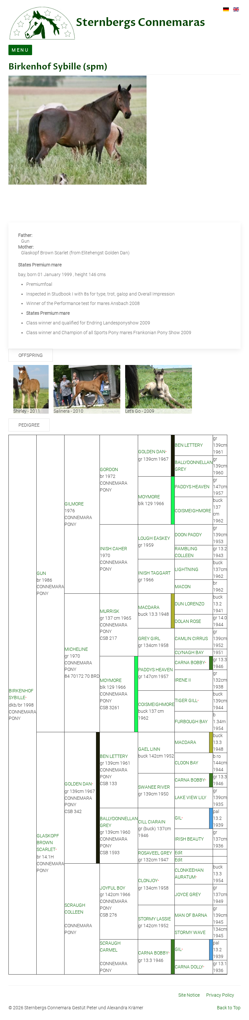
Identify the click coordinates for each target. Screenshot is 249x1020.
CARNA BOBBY (190, 662)
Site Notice (189, 995)
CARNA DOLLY (189, 966)
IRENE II (183, 680)
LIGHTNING (186, 569)
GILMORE (74, 503)
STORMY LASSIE (154, 918)
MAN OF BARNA (191, 915)
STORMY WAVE (190, 932)
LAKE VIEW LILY (190, 797)
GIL (178, 817)
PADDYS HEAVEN (192, 486)
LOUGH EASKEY (154, 538)
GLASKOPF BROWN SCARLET (48, 842)
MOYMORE (149, 496)
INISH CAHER (113, 548)
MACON (183, 586)
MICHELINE (76, 649)
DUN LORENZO (189, 603)
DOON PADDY (188, 534)
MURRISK (109, 611)
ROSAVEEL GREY (155, 853)
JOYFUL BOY (112, 888)
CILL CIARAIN (151, 821)
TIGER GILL (186, 700)
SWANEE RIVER (154, 787)
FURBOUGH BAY (191, 721)
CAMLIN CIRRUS (191, 638)
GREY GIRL (149, 638)
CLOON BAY (186, 762)
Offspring (30, 355)
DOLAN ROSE (188, 621)
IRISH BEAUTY (189, 839)
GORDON (109, 469)
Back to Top (229, 1007)
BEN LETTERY (189, 445)
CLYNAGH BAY (189, 652)
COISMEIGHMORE (193, 510)
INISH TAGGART (154, 573)
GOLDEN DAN (151, 451)
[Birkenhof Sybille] (77, 129)
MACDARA (149, 607)
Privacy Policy (220, 995)
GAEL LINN (149, 749)
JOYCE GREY (188, 894)
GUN (41, 573)
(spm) (94, 67)
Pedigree (29, 425)
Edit (179, 852)
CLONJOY (148, 880)
